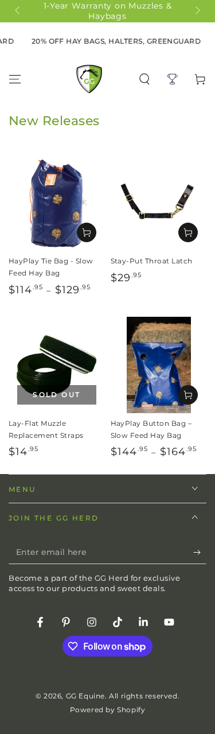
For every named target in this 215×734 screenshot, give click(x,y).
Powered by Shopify (108, 709)
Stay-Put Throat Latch (152, 261)
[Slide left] (18, 11)
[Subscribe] (199, 552)
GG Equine (85, 696)
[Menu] (15, 79)
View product (86, 232)
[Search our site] (144, 79)
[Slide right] (196, 11)
